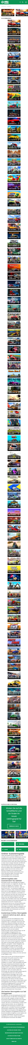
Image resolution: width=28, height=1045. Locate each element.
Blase (6, 849)
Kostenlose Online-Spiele (14, 1030)
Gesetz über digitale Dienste (14, 1038)
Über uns (14, 1041)
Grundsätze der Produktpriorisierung (14, 1027)
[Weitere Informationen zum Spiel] (12, 15)
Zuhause (3, 6)
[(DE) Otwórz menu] (26, 2)
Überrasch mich (14, 826)
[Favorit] (20, 2)
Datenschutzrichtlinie (14, 1035)
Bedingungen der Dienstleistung (14, 1033)
